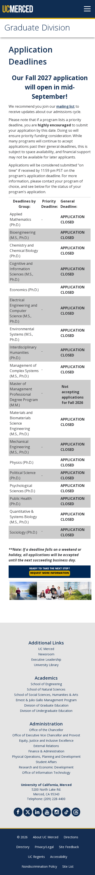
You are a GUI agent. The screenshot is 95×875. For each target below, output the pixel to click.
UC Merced (46, 649)
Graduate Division (37, 29)
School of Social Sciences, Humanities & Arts (46, 695)
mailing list (65, 106)
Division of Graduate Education (46, 705)
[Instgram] (57, 812)
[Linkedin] (37, 812)
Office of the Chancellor (46, 730)
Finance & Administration (46, 751)
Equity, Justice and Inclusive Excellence (46, 740)
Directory (22, 847)
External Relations (46, 746)
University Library (46, 665)
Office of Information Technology (46, 772)
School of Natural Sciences (46, 689)
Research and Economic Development (46, 767)
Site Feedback (69, 847)
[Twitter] (27, 811)
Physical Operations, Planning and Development (46, 756)
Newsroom (46, 654)
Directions (71, 837)
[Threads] (75, 811)
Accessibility (58, 857)
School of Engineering (46, 684)
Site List (68, 866)
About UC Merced (45, 837)
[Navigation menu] (87, 9)
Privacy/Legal (44, 847)
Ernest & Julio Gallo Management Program (46, 700)
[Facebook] (18, 812)
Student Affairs (46, 762)
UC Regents (36, 857)
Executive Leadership (46, 659)
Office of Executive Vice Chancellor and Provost (46, 735)
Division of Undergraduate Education (46, 711)
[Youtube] (47, 812)
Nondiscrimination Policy (39, 866)
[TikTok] (66, 811)
